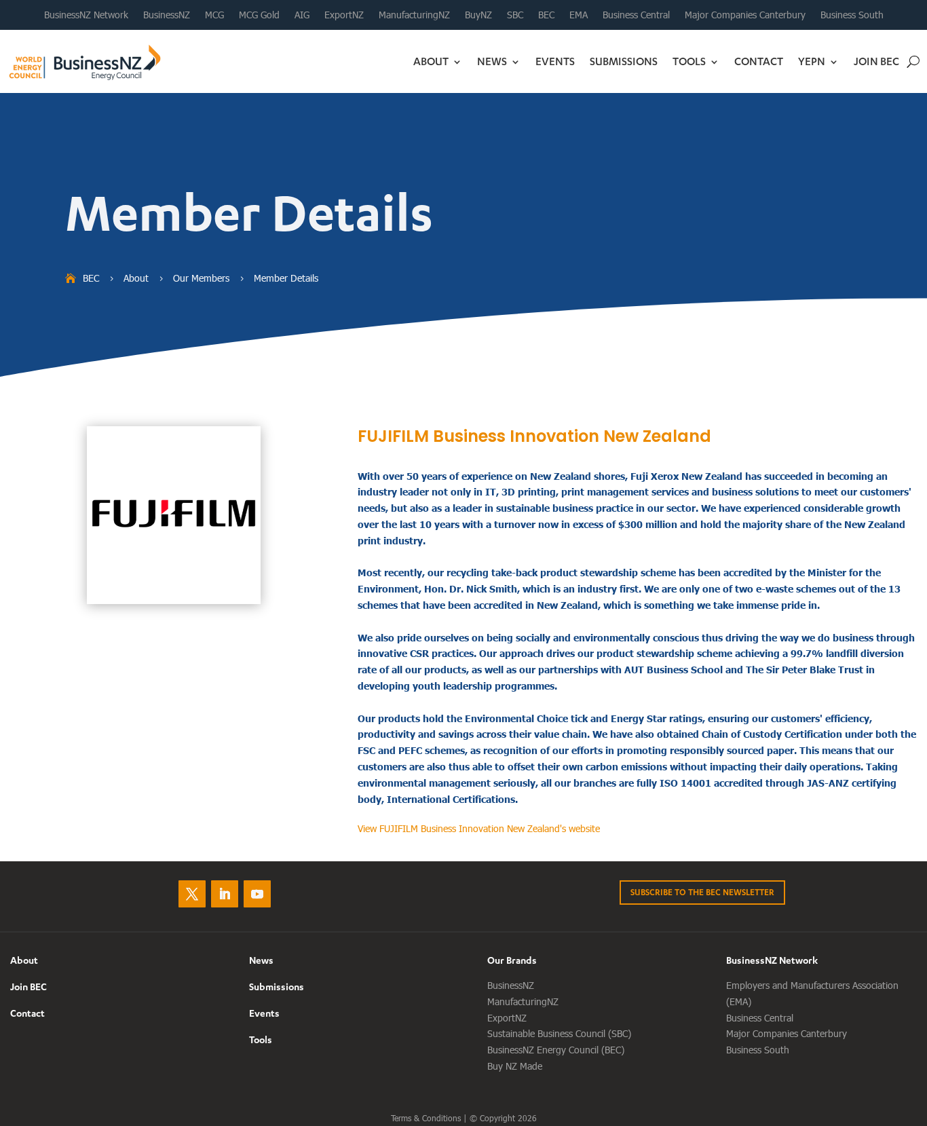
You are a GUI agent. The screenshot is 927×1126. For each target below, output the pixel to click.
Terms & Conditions (426, 1117)
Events (555, 61)
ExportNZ (344, 15)
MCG (214, 15)
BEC (546, 15)
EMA (578, 15)
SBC (515, 15)
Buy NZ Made (514, 1065)
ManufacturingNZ (414, 15)
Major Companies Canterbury (745, 15)
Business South (852, 15)
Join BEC (876, 61)
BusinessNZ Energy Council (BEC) (555, 1049)
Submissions (624, 61)
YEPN (811, 61)
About (431, 61)
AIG (302, 15)
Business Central (636, 15)
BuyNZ (478, 15)
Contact (758, 61)
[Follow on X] (192, 893)
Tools (689, 61)
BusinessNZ (166, 15)
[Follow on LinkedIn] (224, 893)
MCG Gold (259, 15)
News (492, 61)
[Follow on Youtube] (257, 893)
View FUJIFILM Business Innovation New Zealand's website (479, 828)
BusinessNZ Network (86, 15)
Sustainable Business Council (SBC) (559, 1033)
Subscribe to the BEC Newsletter (702, 892)
